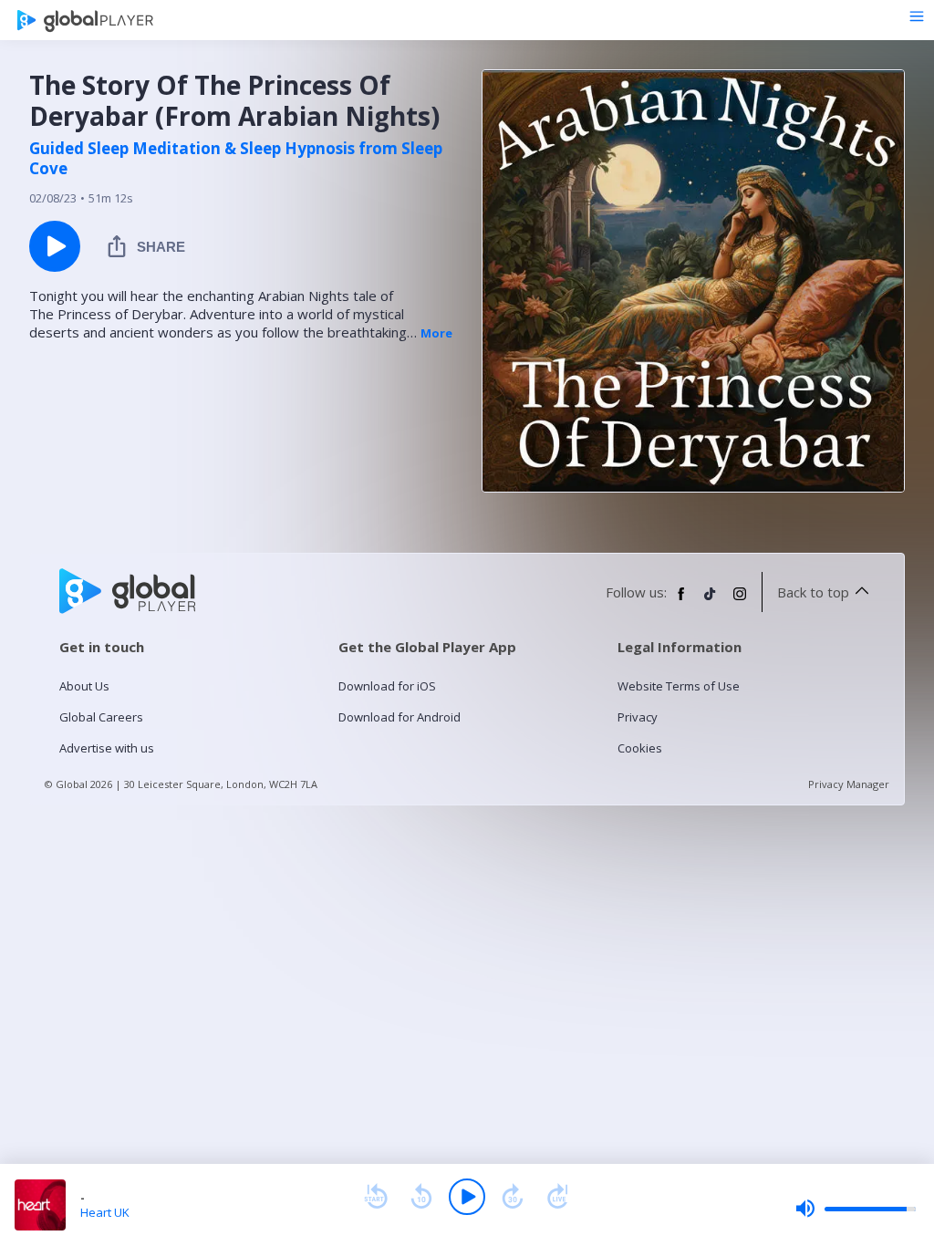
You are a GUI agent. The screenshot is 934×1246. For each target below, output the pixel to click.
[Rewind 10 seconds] (421, 1197)
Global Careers (101, 717)
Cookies (639, 748)
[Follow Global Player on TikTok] (710, 601)
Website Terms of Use (678, 686)
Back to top (813, 592)
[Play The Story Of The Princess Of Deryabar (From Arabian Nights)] (54, 246)
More (436, 333)
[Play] (467, 1197)
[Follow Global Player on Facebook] (681, 601)
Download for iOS (387, 686)
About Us (84, 686)
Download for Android (399, 717)
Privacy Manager (848, 784)
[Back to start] (376, 1197)
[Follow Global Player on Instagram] (739, 601)
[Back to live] (558, 1197)
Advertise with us (106, 748)
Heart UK (105, 1212)
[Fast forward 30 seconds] (512, 1197)
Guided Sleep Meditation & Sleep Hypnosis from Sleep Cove (235, 159)
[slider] (855, 1208)
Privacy (637, 717)
